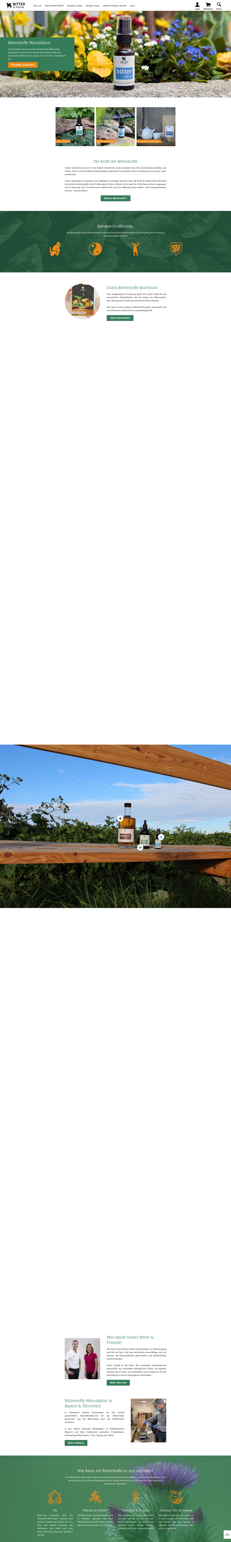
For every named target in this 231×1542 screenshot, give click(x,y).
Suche (219, 9)
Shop (132, 5)
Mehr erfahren (76, 1443)
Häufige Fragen (93, 5)
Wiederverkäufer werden (115, 5)
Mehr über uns (118, 1382)
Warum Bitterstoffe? (54, 5)
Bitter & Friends (15, 5)
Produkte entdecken (22, 65)
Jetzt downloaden (120, 318)
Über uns (37, 5)
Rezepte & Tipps (74, 5)
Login (197, 9)
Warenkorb (208, 9)
